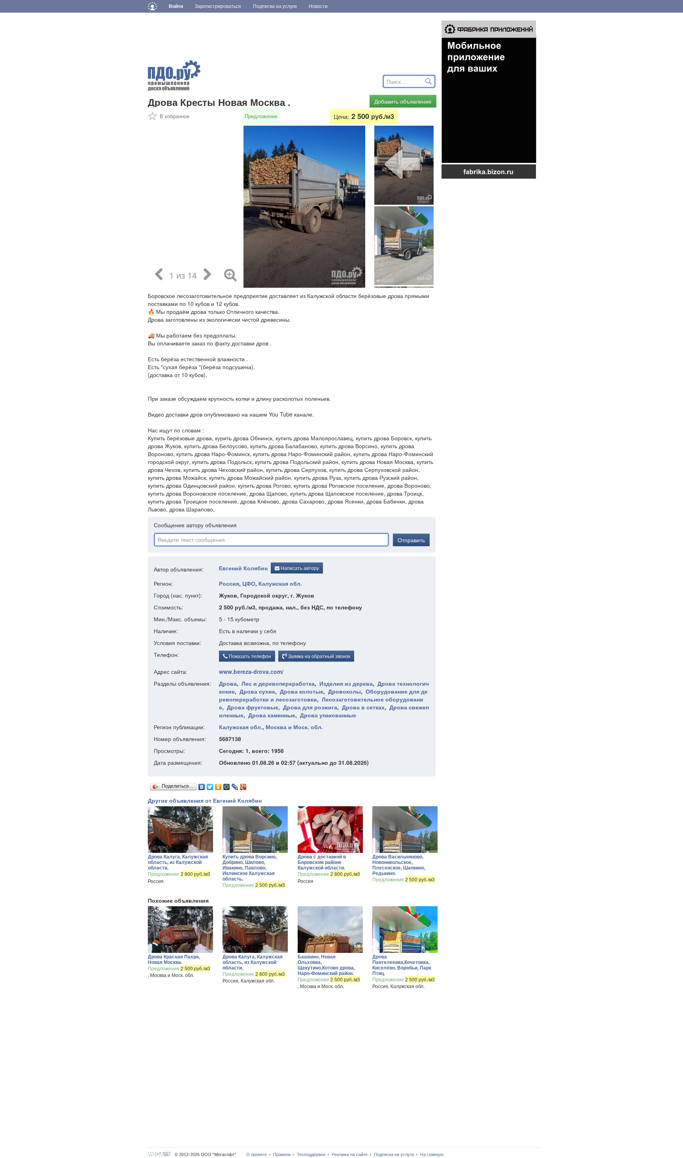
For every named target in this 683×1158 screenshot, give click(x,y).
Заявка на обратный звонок (318, 656)
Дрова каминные (271, 715)
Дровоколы (344, 691)
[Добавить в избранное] (153, 119)
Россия (229, 583)
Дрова (228, 683)
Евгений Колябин (243, 568)
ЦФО (248, 583)
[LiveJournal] (235, 785)
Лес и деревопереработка (278, 683)
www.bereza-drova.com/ (251, 671)
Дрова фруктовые (252, 707)
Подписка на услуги (394, 1154)
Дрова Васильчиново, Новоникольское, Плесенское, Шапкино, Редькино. (398, 865)
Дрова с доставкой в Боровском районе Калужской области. (322, 862)
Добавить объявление (403, 101)
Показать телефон (249, 656)
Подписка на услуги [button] (275, 6)
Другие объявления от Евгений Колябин (205, 800)
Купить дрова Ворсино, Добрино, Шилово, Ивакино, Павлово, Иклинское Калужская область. (250, 867)
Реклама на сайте (350, 1154)
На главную (431, 1154)
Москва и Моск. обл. (294, 727)
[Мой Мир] (227, 785)
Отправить (411, 540)
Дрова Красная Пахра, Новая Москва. (174, 959)
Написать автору (299, 567)
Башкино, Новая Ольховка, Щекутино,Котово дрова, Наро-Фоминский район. (326, 965)
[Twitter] (210, 785)
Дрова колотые (301, 691)
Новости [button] (318, 6)
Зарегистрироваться (218, 6)
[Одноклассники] (218, 785)
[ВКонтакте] (202, 785)
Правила (282, 1154)
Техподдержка (311, 1154)
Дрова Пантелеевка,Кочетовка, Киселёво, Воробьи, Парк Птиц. (401, 965)
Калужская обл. (280, 583)
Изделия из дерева (346, 683)
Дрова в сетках (363, 707)
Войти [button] (176, 6)
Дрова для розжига (310, 707)
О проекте (256, 1154)
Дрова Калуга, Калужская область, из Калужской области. (178, 862)
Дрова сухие (257, 691)
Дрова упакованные (328, 715)
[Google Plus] (243, 785)
